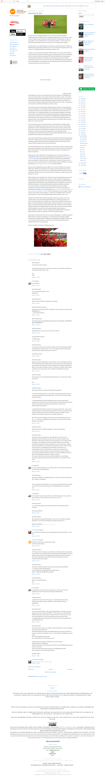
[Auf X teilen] (46, 254)
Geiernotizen (13, 48)
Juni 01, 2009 (36, 663)
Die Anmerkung (13, 46)
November (82, 139)
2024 (81, 103)
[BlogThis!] (45, 254)
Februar (82, 158)
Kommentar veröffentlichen (34, 666)
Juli (81, 147)
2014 (81, 124)
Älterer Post (70, 669)
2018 (81, 115)
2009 (81, 135)
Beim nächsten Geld (14, 44)
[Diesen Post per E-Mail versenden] (43, 254)
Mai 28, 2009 (36, 277)
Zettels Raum (13, 55)
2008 (81, 163)
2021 (81, 109)
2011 (81, 130)
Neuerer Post (31, 669)
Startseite (51, 669)
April (81, 154)
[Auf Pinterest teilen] (50, 254)
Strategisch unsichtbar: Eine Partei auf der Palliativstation (88, 59)
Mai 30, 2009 (36, 605)
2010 (81, 133)
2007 (81, 165)
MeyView (12, 53)
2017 (81, 118)
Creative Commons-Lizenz (67, 727)
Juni (81, 149)
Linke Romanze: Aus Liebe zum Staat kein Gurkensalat (88, 67)
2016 (81, 120)
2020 (81, 111)
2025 (81, 100)
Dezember (82, 137)
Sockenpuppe (35, 539)
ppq (33, 281)
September (82, 143)
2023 (81, 105)
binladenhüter (35, 530)
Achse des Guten (13, 42)
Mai (81, 151)
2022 (81, 107)
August (82, 145)
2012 (81, 128)
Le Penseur (12, 51)
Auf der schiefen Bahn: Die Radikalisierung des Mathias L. (89, 34)
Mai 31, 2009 (36, 656)
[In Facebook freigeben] (48, 254)
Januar (81, 160)
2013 (81, 126)
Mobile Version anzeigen (50, 672)
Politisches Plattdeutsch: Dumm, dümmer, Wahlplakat (88, 42)
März (81, 156)
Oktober (82, 141)
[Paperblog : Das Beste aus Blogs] (83, 174)
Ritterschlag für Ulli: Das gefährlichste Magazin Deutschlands (88, 75)
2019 (81, 113)
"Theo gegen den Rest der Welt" (44, 163)
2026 (81, 98)
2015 (81, 122)
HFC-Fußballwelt (14, 50)
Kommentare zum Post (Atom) (40, 676)
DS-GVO (52, 688)
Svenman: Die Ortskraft (88, 24)
